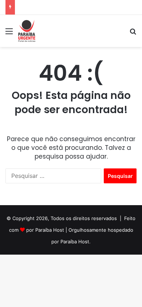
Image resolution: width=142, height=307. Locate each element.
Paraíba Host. (75, 241)
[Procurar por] (133, 33)
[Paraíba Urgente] (26, 31)
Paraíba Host (49, 230)
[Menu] (9, 33)
